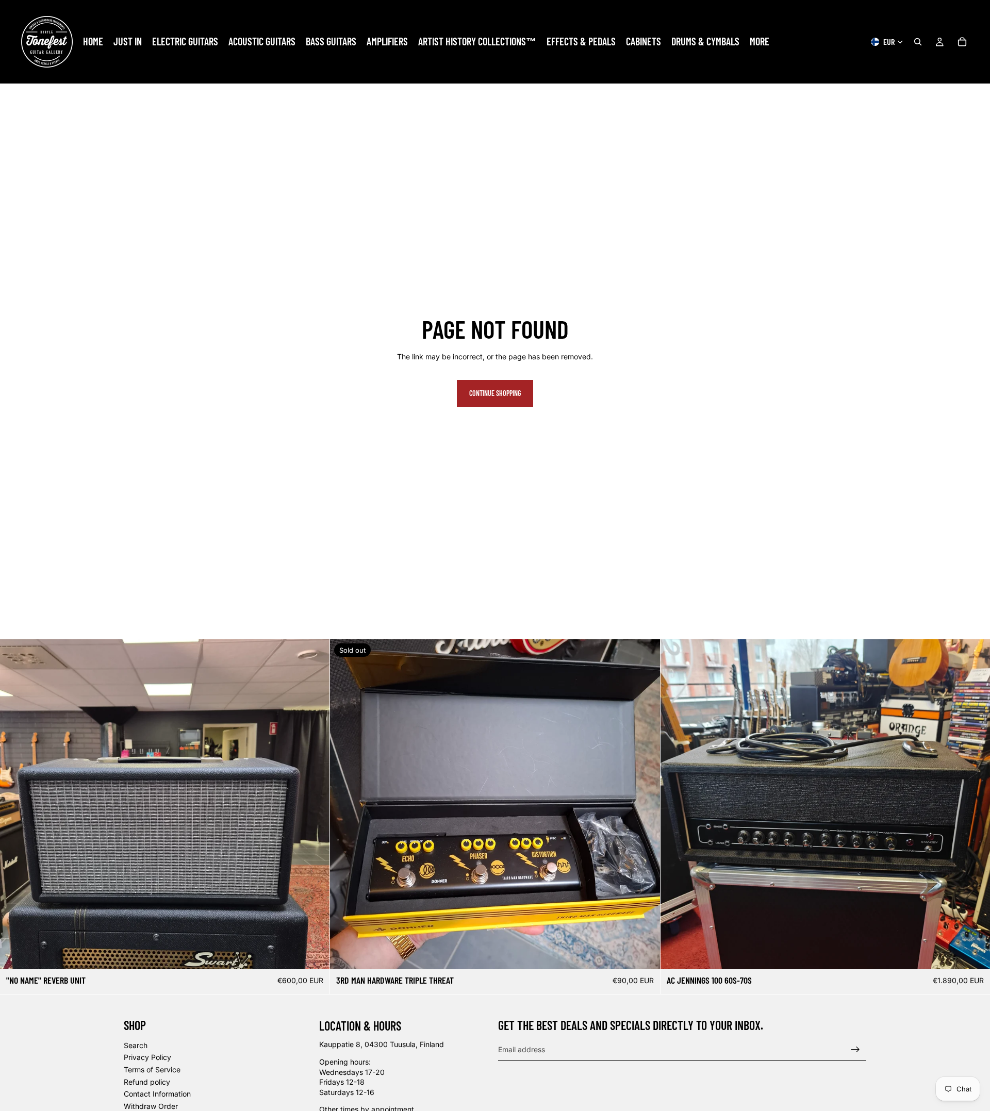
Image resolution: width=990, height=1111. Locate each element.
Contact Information (157, 1093)
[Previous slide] (15, 804)
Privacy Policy (147, 1057)
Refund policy (147, 1081)
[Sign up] (855, 1049)
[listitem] (759, 42)
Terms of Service (152, 1069)
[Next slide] (314, 804)
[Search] (917, 41)
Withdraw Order (151, 1105)
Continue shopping (495, 393)
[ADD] (314, 953)
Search (135, 1044)
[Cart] (962, 41)
